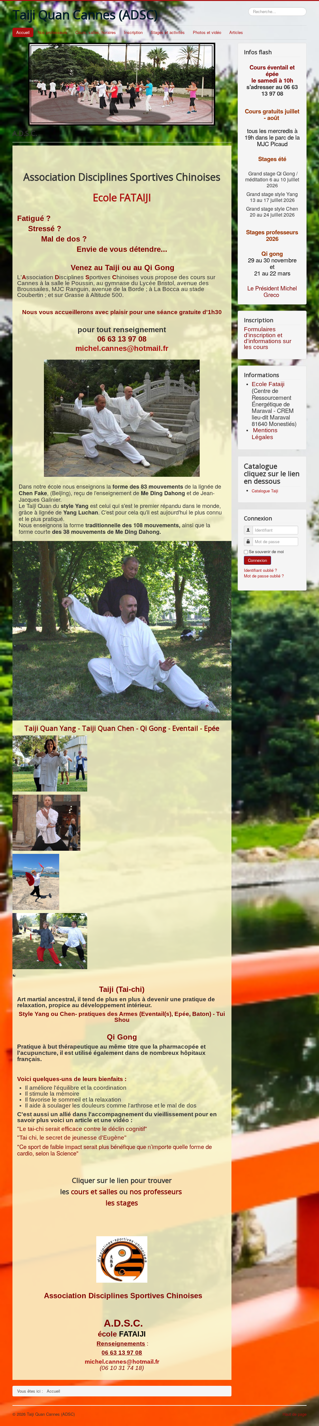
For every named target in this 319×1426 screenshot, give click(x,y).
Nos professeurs (52, 32)
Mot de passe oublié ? (264, 576)
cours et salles (94, 1191)
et (272, 266)
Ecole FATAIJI (122, 197)
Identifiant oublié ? (260, 570)
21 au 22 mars (272, 273)
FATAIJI (132, 1334)
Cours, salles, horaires (95, 32)
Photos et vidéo (207, 32)
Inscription (133, 32)
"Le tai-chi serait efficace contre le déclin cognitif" (82, 1129)
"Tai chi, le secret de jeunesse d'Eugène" (71, 1137)
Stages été (272, 159)
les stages (122, 1202)
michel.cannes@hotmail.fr (121, 348)
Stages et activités (168, 32)
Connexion (257, 560)
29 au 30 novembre (272, 260)
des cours (192, 277)
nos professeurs (156, 1191)
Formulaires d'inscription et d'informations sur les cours (267, 338)
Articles (236, 32)
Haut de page (295, 1414)
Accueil (23, 32)
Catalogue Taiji (265, 491)
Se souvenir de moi (266, 551)
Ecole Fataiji (269, 384)
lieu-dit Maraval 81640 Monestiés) (274, 420)
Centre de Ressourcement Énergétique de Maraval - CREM (273, 400)
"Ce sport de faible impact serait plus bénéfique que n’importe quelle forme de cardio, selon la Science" (114, 1149)
